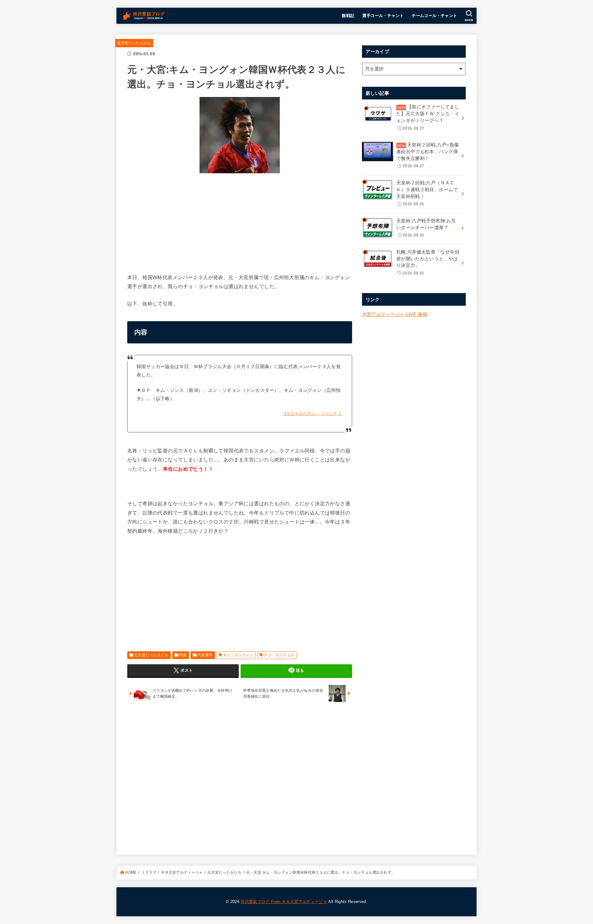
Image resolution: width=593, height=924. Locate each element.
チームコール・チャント (434, 15)
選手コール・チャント (383, 15)
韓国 (183, 655)
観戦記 (348, 15)
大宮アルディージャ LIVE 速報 (394, 314)
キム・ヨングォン (238, 655)
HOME (131, 872)
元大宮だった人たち (134, 43)
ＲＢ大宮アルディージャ (182, 872)
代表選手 (205, 655)
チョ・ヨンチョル (279, 655)
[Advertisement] (239, 221)
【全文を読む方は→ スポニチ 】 (312, 413)
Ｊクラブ (148, 872)
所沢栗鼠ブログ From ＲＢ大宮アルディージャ (284, 901)
